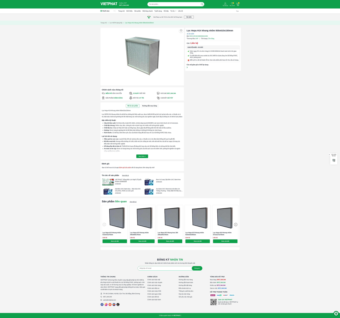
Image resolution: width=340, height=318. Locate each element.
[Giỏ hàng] (238, 4)
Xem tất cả (125, 175)
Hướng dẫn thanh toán (186, 282)
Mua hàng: (218, 279)
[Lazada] (114, 304)
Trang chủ (121, 11)
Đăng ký (197, 268)
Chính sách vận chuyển (154, 282)
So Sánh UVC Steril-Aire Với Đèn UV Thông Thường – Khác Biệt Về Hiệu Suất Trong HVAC (169, 191)
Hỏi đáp (166, 11)
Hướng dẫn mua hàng (186, 279)
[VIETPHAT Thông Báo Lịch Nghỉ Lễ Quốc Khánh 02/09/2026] (108, 182)
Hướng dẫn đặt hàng (185, 285)
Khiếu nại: (217, 285)
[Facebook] (102, 304)
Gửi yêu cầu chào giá (185, 297)
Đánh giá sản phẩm (125, 167)
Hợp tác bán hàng (184, 294)
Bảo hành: (218, 282)
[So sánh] (213, 34)
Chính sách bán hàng (154, 285)
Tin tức (172, 11)
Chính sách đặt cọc (153, 288)
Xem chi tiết (115, 241)
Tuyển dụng (158, 11)
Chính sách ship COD (154, 291)
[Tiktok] (118, 304)
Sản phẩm (137, 11)
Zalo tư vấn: (218, 288)
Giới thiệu (129, 11)
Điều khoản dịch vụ (185, 288)
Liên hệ (180, 11)
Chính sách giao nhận (154, 294)
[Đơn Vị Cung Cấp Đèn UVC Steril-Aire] (149, 182)
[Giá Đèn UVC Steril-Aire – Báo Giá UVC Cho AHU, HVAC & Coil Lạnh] (108, 191)
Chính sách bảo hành (154, 299)
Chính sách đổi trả (153, 297)
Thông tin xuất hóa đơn (186, 291)
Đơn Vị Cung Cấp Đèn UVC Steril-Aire (168, 179)
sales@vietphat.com (109, 300)
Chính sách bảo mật (153, 279)
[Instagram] (106, 304)
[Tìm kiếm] (202, 4)
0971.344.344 (107, 297)
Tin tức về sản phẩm (110, 175)
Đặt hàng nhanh (148, 11)
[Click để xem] (142, 56)
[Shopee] (110, 304)
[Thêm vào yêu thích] (181, 31)
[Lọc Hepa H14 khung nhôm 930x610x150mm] (333, 160)
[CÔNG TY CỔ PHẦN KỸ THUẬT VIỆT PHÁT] (108, 4)
